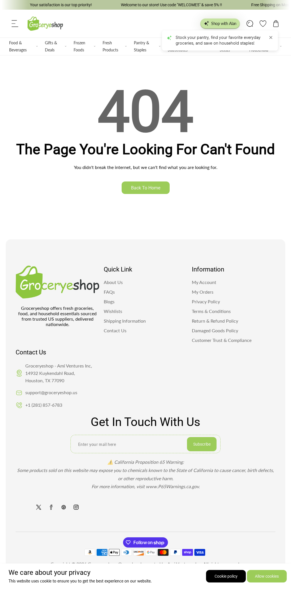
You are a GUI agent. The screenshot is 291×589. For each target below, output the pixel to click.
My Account (204, 282)
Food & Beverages (18, 46)
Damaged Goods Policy (215, 330)
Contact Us (115, 330)
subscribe (202, 444)
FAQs (109, 291)
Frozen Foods (79, 46)
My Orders (202, 291)
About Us (113, 282)
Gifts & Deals (51, 46)
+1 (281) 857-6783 (43, 405)
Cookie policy (226, 576)
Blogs (109, 301)
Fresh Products (110, 46)
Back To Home (145, 188)
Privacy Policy (206, 301)
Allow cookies (267, 576)
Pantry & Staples (141, 46)
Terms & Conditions (211, 311)
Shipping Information (125, 320)
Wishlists (113, 311)
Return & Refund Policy (215, 320)
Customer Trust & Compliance (221, 340)
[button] (15, 23)
